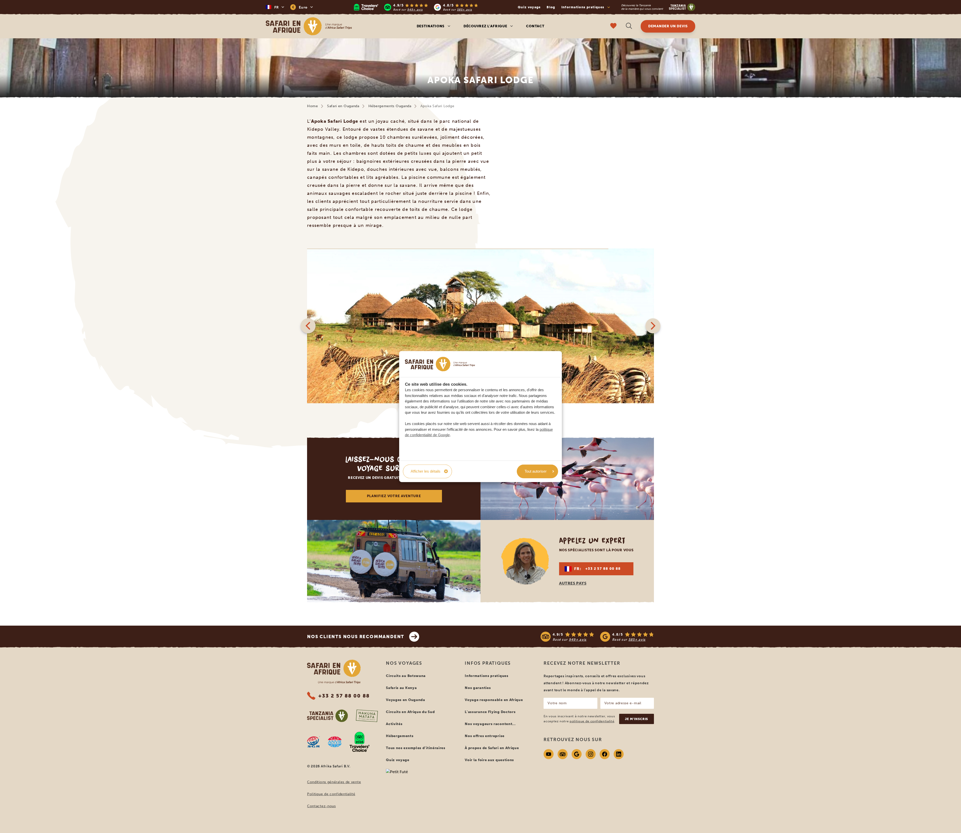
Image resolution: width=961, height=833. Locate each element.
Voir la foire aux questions (489, 760)
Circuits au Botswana (406, 676)
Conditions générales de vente (334, 782)
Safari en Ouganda (343, 106)
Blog (551, 7)
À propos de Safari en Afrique (492, 748)
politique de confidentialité (592, 721)
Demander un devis (668, 26)
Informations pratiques (486, 676)
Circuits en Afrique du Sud (410, 712)
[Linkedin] (619, 754)
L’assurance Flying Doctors (490, 712)
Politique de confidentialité (331, 794)
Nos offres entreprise (485, 736)
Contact (535, 26)
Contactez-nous (321, 806)
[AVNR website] (335, 741)
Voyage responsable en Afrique (494, 700)
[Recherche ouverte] (629, 26)
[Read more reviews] (416, 7)
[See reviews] (597, 637)
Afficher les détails (425, 471)
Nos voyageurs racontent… (490, 724)
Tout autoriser (536, 471)
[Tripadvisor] (563, 754)
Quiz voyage (529, 7)
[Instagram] (591, 754)
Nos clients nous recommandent (355, 636)
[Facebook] (605, 754)
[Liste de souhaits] (613, 26)
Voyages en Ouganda (405, 700)
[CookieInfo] (440, 364)
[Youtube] (549, 754)
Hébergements (399, 736)
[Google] (577, 754)
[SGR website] (313, 741)
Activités (394, 724)
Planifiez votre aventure (394, 496)
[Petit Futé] (421, 781)
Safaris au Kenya (401, 688)
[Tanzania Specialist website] (327, 716)
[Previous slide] (308, 325)
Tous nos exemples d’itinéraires (415, 748)
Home (312, 106)
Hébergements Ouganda (389, 106)
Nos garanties (478, 688)
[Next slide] (652, 325)
